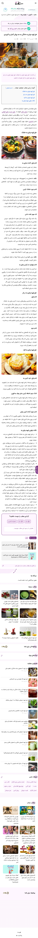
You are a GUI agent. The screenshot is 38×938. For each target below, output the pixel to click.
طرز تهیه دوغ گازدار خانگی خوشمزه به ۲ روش (11, 621)
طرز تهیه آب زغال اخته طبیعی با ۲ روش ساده (16, 763)
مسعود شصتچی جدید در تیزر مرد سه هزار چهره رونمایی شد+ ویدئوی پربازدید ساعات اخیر (10, 859)
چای (27, 538)
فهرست (19, 932)
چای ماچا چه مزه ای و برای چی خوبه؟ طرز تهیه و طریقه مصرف (28, 602)
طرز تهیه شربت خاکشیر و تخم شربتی (18, 711)
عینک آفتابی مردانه (31, 782)
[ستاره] (19, 3)
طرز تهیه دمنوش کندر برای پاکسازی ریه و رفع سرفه (14, 732)
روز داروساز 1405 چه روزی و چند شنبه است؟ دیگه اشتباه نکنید (28, 819)
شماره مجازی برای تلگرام (18, 782)
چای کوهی (5, 112)
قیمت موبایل (24, 790)
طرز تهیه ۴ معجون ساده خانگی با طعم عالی (16, 668)
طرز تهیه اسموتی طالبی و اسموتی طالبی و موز (16, 742)
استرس (31, 121)
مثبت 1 (34, 786)
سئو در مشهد (7, 786)
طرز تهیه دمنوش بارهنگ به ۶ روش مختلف (17, 700)
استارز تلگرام (33, 790)
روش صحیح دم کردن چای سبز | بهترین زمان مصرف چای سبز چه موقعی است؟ (28, 622)
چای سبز (12, 112)
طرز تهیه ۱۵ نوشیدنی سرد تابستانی (19, 679)
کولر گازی (28, 786)
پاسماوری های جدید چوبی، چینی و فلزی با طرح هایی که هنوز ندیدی (10, 603)
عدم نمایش (9, 88)
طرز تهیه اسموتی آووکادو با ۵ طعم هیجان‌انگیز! (29, 639)
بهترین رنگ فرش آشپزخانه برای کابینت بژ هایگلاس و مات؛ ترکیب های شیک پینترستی (11, 820)
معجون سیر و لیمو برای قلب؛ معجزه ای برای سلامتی (16, 722)
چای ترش (24, 112)
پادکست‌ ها (19, 936)
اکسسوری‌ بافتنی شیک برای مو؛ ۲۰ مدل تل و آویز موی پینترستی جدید (15, 546)
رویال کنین (16, 790)
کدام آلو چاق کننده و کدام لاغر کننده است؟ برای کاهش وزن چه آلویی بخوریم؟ (27, 858)
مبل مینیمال (8, 790)
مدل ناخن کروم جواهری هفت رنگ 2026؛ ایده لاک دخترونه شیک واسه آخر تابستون (11, 839)
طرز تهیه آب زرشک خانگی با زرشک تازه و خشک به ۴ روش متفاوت (14, 690)
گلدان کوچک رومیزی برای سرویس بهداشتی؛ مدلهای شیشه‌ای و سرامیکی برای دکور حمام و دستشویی (28, 839)
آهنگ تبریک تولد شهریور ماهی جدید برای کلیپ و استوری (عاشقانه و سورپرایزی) (15, 556)
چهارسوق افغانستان (18, 786)
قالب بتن (7, 782)
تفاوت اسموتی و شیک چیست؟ (10, 638)
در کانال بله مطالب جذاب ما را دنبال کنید (25, 566)
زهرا (15, 39)
